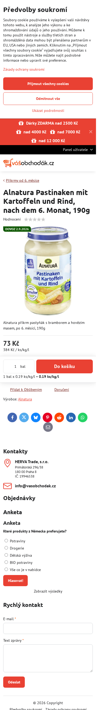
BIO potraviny (21, 562)
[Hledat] (64, 163)
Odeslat (14, 682)
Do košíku (64, 366)
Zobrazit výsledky (48, 591)
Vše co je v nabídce (25, 569)
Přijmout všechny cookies (48, 83)
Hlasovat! (15, 580)
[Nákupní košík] (76, 163)
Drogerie (16, 548)
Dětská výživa (20, 555)
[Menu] (89, 163)
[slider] (34, 219)
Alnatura (25, 399)
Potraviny (17, 541)
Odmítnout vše (48, 98)
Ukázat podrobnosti (48, 110)
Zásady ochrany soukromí (24, 69)
